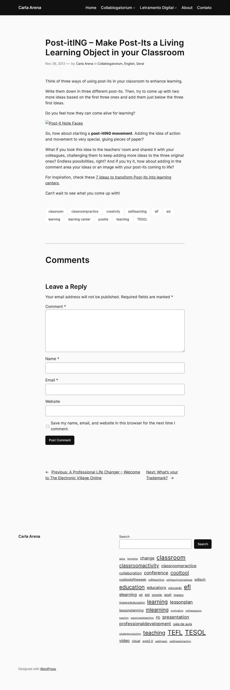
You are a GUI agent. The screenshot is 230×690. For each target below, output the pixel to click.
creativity (113, 211)
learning (54, 219)
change (147, 558)
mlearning (157, 610)
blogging (132, 558)
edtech (200, 579)
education (132, 587)
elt (141, 595)
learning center (79, 219)
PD (158, 617)
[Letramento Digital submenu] (176, 8)
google (157, 595)
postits (103, 219)
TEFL (175, 632)
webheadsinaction (180, 641)
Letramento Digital (157, 7)
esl (168, 211)
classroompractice (84, 211)
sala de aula (182, 624)
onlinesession (193, 610)
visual (136, 641)
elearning (128, 594)
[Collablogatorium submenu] (134, 8)
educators (156, 587)
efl (187, 586)
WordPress (48, 669)
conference (156, 573)
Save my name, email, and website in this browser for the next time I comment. (113, 426)
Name (52, 358)
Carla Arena (29, 7)
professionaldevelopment (145, 623)
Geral (140, 63)
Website (52, 401)
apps (122, 558)
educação (175, 588)
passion (123, 617)
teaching (122, 219)
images (179, 595)
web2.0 (147, 641)
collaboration (130, 573)
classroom (56, 211)
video (124, 640)
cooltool (179, 573)
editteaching (137, 211)
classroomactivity (139, 565)
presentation (175, 617)
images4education (132, 602)
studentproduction (130, 633)
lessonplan (181, 602)
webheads (161, 641)
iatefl (167, 595)
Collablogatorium (116, 7)
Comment (55, 306)
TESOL (142, 219)
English (129, 63)
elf (156, 211)
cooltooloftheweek (132, 579)
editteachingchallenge (179, 579)
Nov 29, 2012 (55, 63)
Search (124, 536)
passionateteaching (142, 617)
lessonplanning (131, 610)
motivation (177, 610)
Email (51, 380)
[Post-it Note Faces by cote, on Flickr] (64, 123)
